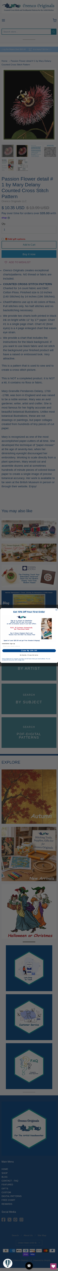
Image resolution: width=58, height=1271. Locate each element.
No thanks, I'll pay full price (29, 655)
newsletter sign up (8, 643)
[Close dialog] (56, 610)
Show (29, 1265)
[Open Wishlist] (53, 1266)
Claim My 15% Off (29, 650)
